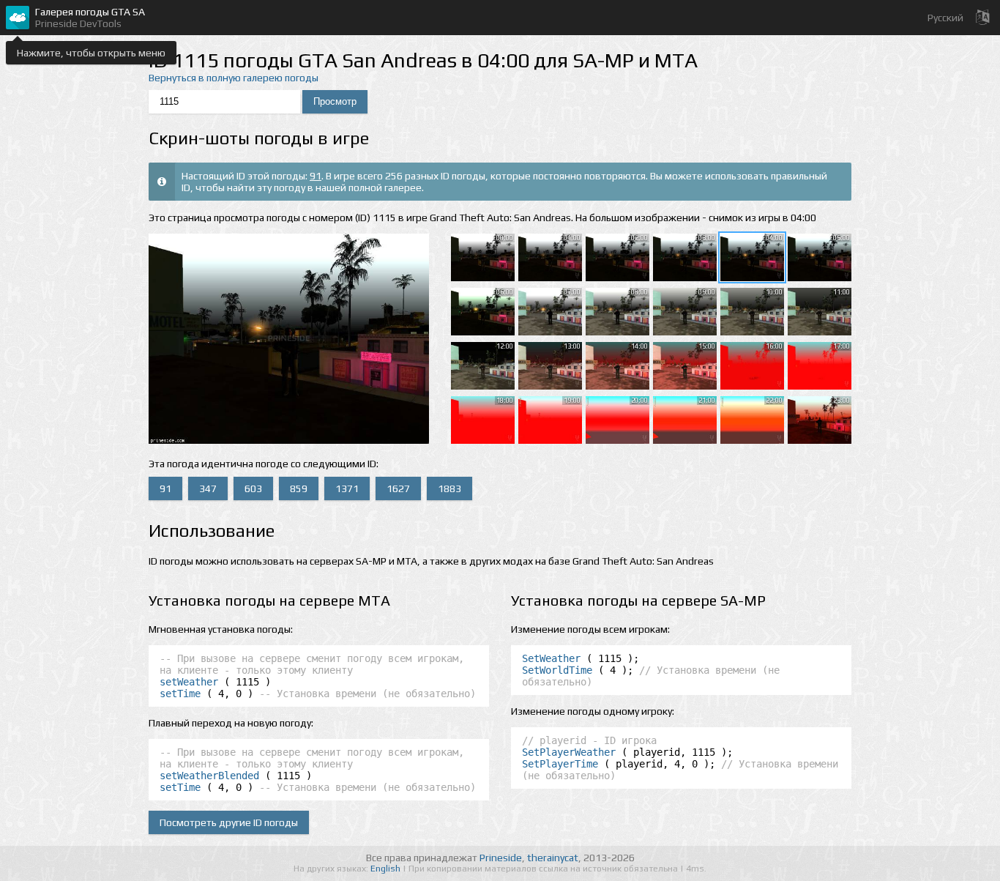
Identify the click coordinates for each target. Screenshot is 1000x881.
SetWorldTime (557, 670)
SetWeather (551, 658)
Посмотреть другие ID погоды (229, 822)
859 (298, 488)
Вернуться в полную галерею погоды (233, 77)
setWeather (189, 682)
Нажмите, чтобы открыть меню (91, 53)
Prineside (501, 857)
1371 (347, 488)
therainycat (552, 857)
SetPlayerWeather (569, 752)
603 (253, 488)
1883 (449, 488)
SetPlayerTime (560, 764)
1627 (398, 488)
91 (315, 176)
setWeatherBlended (209, 775)
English (386, 868)
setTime (180, 693)
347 (208, 488)
